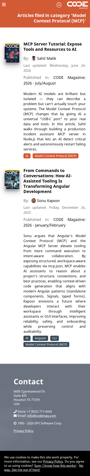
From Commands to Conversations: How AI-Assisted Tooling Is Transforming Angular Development (47, 181)
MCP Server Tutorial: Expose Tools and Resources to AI (52, 46)
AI (27, 156)
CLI (54, 338)
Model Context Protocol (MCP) (55, 156)
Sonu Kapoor (48, 200)
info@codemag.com (41, 415)
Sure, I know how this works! (55, 465)
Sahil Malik (46, 58)
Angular (40, 338)
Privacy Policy (23, 431)
